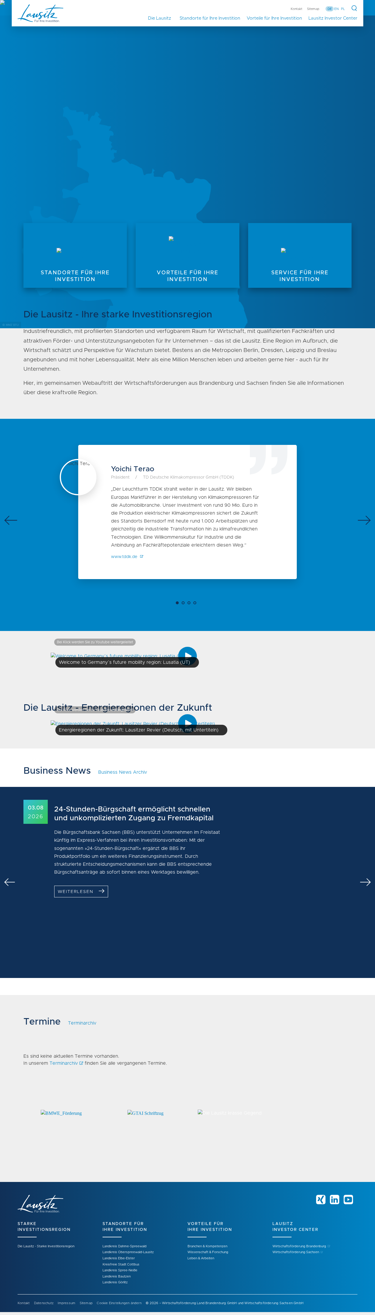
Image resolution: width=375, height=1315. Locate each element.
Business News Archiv (122, 772)
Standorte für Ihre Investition (210, 18)
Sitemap (313, 9)
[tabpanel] (187, 164)
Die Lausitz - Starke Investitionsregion (46, 1246)
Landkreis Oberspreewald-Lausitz (128, 1252)
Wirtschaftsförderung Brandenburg (299, 1246)
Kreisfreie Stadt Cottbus (121, 1264)
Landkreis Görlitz (115, 1282)
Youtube (348, 1199)
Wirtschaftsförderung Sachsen (295, 1252)
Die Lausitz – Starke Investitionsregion (162, 18)
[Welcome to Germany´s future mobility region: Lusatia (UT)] (122, 656)
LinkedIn (334, 1199)
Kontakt (296, 9)
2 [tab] (185, 604)
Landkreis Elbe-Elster (119, 1258)
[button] (61, 1135)
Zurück (10, 520)
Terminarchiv (82, 1023)
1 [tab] (179, 604)
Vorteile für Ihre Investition (274, 18)
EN (336, 9)
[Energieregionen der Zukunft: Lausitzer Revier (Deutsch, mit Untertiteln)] (136, 723)
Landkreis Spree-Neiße (120, 1270)
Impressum (66, 1303)
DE (330, 9)
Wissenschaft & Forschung (208, 1252)
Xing (320, 1199)
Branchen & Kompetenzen (207, 1246)
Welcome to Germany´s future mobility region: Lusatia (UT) (124, 662)
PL (343, 9)
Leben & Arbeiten (201, 1258)
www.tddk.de (125, 557)
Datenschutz (44, 1303)
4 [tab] (196, 604)
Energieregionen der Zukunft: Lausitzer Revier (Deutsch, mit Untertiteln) (139, 730)
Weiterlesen (75, 891)
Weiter (364, 520)
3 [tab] (190, 604)
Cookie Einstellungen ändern (119, 1303)
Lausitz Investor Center (332, 18)
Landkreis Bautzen (117, 1276)
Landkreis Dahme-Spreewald (124, 1246)
